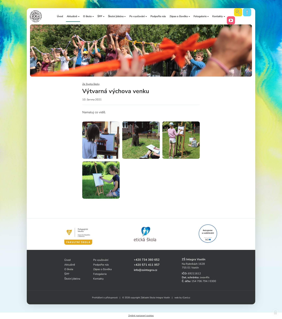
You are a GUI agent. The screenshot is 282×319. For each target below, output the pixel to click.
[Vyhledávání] (238, 12)
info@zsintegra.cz (145, 270)
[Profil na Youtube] (231, 20)
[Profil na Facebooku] (247, 12)
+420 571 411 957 (147, 265)
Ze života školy (91, 84)
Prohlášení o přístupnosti (105, 297)
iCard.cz (186, 297)
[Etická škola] (145, 234)
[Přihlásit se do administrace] (275, 312)
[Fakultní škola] (78, 234)
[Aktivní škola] (208, 233)
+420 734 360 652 (147, 260)
